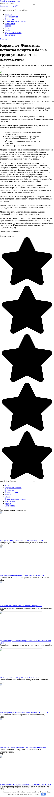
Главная (8, 14)
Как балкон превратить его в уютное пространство (22, 575)
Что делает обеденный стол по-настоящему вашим (21, 540)
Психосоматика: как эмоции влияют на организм (21, 606)
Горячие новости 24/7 (9, 6)
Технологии (10, 35)
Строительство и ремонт (15, 21)
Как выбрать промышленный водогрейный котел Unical (24, 712)
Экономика (10, 23)
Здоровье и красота (13, 33)
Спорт (7, 30)
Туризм (8, 503)
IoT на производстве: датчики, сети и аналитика (20, 677)
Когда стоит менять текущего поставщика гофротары (23, 747)
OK (43, 794)
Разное (8, 26)
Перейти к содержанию (10, 1)
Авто (7, 28)
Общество (9, 19)
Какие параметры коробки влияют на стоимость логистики (25, 784)
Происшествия (11, 17)
